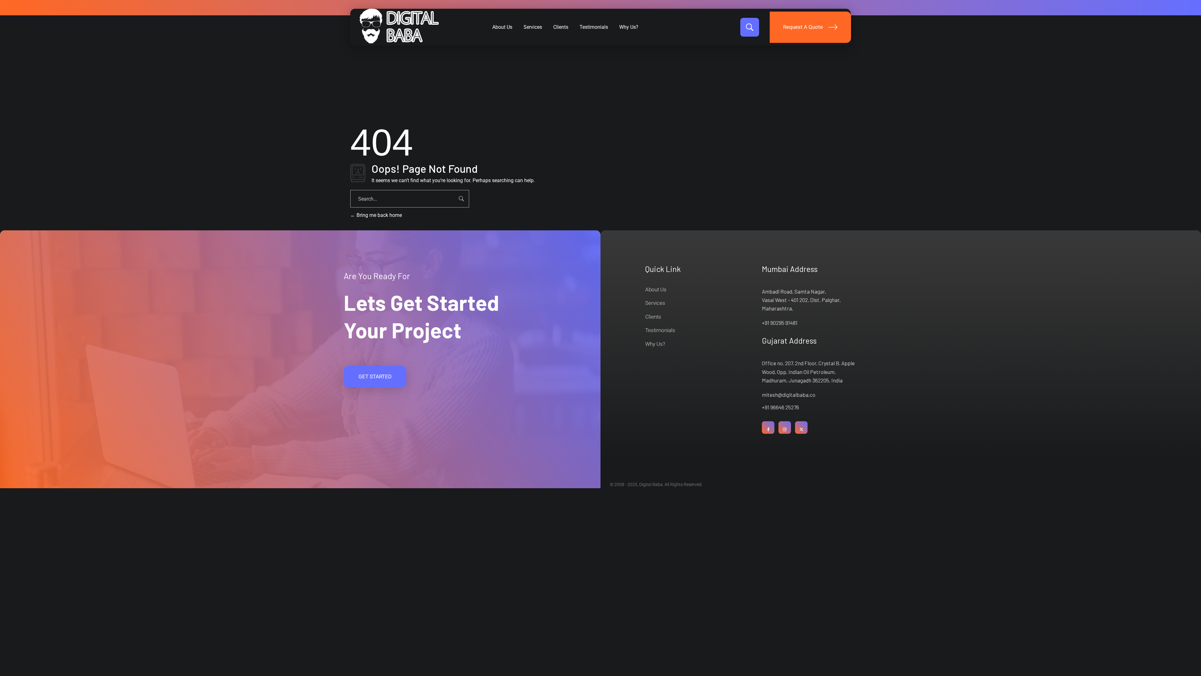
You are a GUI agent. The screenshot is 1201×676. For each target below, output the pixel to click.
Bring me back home (378, 215)
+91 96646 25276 (780, 407)
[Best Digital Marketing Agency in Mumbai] (399, 26)
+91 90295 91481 (780, 323)
